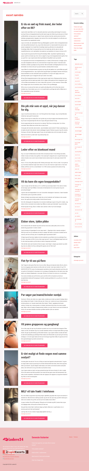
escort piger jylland (77, 143)
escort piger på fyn (78, 147)
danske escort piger (78, 68)
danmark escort (79, 64)
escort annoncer (79, 87)
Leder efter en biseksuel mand (38, 149)
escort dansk (78, 95)
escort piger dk (78, 135)
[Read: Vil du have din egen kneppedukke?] (11, 197)
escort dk (77, 98)
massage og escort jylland (78, 195)
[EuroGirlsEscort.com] (8, 459)
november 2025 (77, 240)
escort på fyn (78, 151)
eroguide (77, 75)
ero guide (77, 78)
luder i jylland (78, 178)
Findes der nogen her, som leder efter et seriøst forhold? (78, 29)
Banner (71, 437)
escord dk (77, 81)
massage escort (79, 181)
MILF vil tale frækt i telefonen (37, 391)
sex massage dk (78, 220)
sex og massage (78, 223)
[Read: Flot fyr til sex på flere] (11, 273)
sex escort (77, 206)
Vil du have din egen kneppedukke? (41, 181)
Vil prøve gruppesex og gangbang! (40, 324)
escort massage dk (79, 113)
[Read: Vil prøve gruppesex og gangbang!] (11, 334)
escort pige (78, 127)
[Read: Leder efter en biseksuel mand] (11, 161)
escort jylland (78, 101)
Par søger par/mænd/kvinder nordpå (41, 295)
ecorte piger (78, 72)
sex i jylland (77, 216)
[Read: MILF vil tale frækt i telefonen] (11, 404)
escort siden (78, 158)
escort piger (78, 131)
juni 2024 (76, 245)
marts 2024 (76, 247)
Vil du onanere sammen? (38, 449)
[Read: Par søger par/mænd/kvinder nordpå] (11, 305)
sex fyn (76, 213)
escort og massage (77, 123)
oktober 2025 (77, 242)
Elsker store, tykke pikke (35, 221)
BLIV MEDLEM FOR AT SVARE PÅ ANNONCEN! (34, 97)
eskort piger (78, 172)
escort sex (77, 155)
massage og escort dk (78, 190)
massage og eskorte (78, 199)
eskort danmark (77, 165)
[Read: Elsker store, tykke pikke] (11, 236)
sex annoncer (78, 203)
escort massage (77, 108)
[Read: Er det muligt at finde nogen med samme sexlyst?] (11, 368)
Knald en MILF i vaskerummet (39, 452)
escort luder (78, 104)
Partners (76, 437)
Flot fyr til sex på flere (33, 260)
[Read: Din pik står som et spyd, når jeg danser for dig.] (11, 123)
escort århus (78, 161)
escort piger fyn (78, 139)
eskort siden (77, 175)
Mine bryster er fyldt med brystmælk (41, 456)
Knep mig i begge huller (37, 460)
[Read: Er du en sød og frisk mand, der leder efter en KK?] (11, 60)
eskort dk (77, 169)
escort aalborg (78, 84)
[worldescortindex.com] (9, 454)
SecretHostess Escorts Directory (11, 456)
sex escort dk (78, 210)
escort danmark (77, 91)
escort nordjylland (77, 118)
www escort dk (78, 226)
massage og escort (26, 93)
